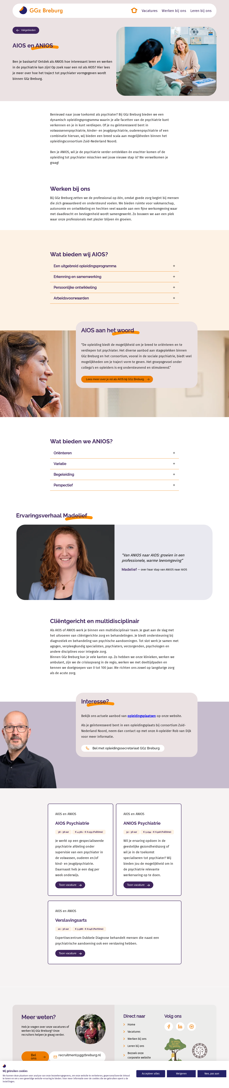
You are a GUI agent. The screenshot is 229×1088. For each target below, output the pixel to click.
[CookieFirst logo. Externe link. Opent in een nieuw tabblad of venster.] (4, 1066)
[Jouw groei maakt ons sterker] (41, 11)
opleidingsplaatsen (142, 716)
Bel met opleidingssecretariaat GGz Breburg (126, 748)
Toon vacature (68, 885)
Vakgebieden (28, 30)
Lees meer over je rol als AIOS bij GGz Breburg (115, 379)
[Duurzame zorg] (175, 1051)
